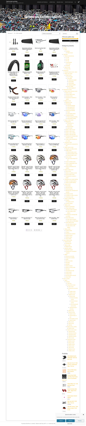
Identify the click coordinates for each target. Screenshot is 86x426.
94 (38, 230)
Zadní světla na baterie (71, 224)
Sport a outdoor (66, 278)
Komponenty (65, 70)
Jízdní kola (52, 2)
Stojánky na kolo (70, 201)
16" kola (67, 57)
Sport (66, 49)
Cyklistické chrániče (72, 333)
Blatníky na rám (69, 102)
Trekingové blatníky (70, 115)
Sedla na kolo (71, 323)
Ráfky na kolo (71, 321)
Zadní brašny (69, 128)
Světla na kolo (67, 205)
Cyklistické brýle (71, 331)
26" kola (68, 64)
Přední (68, 112)
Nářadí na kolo (71, 328)
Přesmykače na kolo (74, 318)
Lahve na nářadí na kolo (70, 161)
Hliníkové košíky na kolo (71, 152)
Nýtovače (68, 269)
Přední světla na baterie (72, 209)
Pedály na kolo (72, 291)
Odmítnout (70, 420)
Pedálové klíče (69, 273)
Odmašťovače (68, 243)
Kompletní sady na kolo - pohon (71, 72)
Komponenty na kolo (71, 285)
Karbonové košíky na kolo (72, 153)
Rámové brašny (70, 126)
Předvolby (80, 420)
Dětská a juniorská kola (69, 56)
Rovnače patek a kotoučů (71, 275)
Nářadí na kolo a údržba (72, 326)
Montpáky (68, 262)
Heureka (65, 48)
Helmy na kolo (71, 338)
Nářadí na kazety (69, 265)
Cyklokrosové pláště (72, 80)
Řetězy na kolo (72, 293)
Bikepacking (68, 121)
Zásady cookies (69, 423)
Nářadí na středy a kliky (70, 267)
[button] (83, 414)
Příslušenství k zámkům (70, 233)
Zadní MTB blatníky (71, 108)
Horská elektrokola (42, 2)
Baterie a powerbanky (70, 206)
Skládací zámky (69, 237)
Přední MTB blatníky (71, 105)
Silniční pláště (71, 83)
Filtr (70, 40)
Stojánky (67, 200)
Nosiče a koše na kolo (69, 169)
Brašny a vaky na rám (70, 131)
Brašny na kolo (71, 342)
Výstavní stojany (69, 203)
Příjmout (61, 420)
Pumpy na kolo (68, 184)
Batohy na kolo (69, 92)
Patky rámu (68, 68)
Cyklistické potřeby (11, 1)
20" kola (67, 59)
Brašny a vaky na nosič (70, 129)
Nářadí (66, 254)
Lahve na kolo (68, 157)
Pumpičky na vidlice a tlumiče (72, 195)
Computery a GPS (68, 142)
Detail (13, 54)
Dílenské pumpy (69, 187)
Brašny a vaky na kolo (69, 120)
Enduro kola (60, 2)
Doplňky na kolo (71, 344)
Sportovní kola (69, 2)
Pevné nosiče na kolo (70, 174)
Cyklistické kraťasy (72, 334)
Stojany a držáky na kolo (69, 198)
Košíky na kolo (69, 150)
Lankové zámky (69, 230)
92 (34, 230)
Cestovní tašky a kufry (70, 94)
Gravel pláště (71, 81)
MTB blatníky (68, 104)
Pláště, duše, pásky (68, 73)
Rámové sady (67, 67)
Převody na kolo (71, 312)
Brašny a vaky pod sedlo (71, 134)
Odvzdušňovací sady (70, 270)
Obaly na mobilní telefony (71, 182)
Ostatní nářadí (69, 272)
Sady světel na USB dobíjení (72, 221)
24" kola (67, 60)
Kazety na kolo (72, 313)
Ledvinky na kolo (69, 96)
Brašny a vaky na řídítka (70, 132)
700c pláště (69, 78)
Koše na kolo (68, 171)
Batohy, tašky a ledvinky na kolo (71, 91)
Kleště (67, 259)
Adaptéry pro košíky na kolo (71, 149)
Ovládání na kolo (71, 294)
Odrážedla (68, 65)
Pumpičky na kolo (69, 193)
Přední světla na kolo (70, 208)
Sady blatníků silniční (71, 113)
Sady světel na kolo (70, 217)
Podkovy (67, 232)
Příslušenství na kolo (67, 89)
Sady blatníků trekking (71, 118)
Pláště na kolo (70, 52)
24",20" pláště (70, 76)
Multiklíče (68, 264)
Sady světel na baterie (71, 219)
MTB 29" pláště (70, 86)
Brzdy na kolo (72, 296)
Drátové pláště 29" (72, 88)
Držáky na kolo (71, 346)
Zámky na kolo (67, 229)
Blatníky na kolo (68, 100)
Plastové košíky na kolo (71, 155)
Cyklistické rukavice (72, 336)
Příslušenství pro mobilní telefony (71, 179)
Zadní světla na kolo (70, 222)
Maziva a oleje (67, 245)
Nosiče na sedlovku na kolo (71, 173)
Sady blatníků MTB (71, 107)
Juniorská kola (69, 62)
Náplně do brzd (69, 246)
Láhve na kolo (71, 347)
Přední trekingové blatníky (72, 116)
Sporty (66, 280)
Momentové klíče (69, 261)
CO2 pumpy (68, 185)
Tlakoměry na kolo (69, 197)
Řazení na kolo (72, 320)
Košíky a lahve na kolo (69, 147)
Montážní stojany (68, 248)
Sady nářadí (68, 277)
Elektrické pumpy (69, 189)
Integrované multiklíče (70, 257)
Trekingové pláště (71, 84)
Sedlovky (70, 325)
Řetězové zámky (69, 235)
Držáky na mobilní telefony (71, 181)
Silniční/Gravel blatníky (70, 110)
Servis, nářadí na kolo (67, 240)
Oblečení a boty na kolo (71, 329)
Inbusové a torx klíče (70, 256)
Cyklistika (68, 51)
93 (36, 230)
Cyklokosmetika (68, 241)
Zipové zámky (68, 238)
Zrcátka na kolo (71, 350)
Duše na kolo (71, 286)
